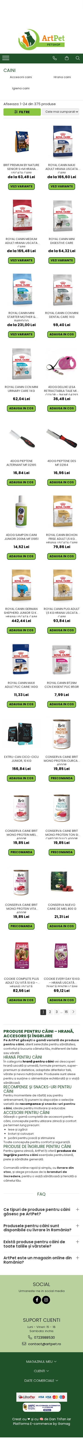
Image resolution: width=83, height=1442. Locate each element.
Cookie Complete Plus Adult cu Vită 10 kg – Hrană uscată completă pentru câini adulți (21, 982)
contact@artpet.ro (44, 1343)
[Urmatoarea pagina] (73, 1012)
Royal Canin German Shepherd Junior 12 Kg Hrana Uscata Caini (21, 612)
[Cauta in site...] (78, 58)
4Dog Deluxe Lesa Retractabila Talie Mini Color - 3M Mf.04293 (61, 390)
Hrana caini (62, 77)
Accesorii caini (21, 77)
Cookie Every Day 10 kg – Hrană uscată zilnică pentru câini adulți (62, 982)
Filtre (24, 112)
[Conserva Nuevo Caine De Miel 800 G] (61, 882)
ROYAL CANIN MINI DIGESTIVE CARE (62, 241)
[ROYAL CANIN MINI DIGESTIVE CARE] (61, 216)
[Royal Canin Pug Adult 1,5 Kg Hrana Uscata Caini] (61, 586)
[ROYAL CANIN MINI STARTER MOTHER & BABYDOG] (21, 290)
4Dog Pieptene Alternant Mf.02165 (21, 463)
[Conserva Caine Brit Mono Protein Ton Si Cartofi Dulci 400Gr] (61, 808)
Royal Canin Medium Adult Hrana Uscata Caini (21, 242)
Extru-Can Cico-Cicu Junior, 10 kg (21, 759)
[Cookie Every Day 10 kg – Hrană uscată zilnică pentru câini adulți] (61, 956)
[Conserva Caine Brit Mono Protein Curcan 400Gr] (61, 734)
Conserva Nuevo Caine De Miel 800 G (61, 907)
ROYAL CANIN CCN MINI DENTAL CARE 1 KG (61, 315)
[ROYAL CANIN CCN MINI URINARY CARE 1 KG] (21, 364)
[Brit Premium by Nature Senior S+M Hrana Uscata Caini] (21, 142)
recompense (30, 1104)
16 (66, 1012)
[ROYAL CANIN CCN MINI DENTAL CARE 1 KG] (61, 290)
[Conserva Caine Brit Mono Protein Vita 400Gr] (21, 882)
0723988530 (44, 1337)
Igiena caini (21, 88)
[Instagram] (46, 1300)
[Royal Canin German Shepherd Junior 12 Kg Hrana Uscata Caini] (21, 586)
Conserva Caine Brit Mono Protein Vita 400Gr (21, 908)
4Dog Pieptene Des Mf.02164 (61, 463)
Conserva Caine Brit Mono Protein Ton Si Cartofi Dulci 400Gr (61, 834)
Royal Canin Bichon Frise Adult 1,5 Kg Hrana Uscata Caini (61, 538)
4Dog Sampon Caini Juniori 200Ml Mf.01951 (21, 537)
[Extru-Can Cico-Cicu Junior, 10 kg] (21, 733)
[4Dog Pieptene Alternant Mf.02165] (21, 438)
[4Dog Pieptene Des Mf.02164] (61, 438)
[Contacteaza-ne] (55, 58)
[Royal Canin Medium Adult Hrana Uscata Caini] (21, 216)
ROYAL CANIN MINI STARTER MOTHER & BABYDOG (21, 316)
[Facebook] (37, 1300)
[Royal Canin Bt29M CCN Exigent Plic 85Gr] (61, 660)
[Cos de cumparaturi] (67, 58)
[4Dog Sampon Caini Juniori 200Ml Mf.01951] (21, 512)
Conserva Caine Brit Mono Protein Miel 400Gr (21, 834)
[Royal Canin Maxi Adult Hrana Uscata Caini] (61, 142)
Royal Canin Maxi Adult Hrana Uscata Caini (61, 168)
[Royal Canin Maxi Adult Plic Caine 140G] (21, 660)
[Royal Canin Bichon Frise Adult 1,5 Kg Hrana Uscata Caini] (61, 512)
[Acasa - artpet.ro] (41, 39)
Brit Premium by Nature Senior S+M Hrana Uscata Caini (21, 168)
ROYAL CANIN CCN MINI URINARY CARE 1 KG (21, 389)
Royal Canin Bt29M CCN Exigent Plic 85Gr (61, 685)
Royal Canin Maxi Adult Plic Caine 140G (21, 685)
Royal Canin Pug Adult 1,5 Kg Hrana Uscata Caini (62, 612)
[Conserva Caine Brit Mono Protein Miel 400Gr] (21, 808)
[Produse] (6, 59)
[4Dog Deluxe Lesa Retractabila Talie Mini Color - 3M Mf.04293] (61, 364)
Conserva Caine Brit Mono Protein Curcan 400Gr (62, 760)
